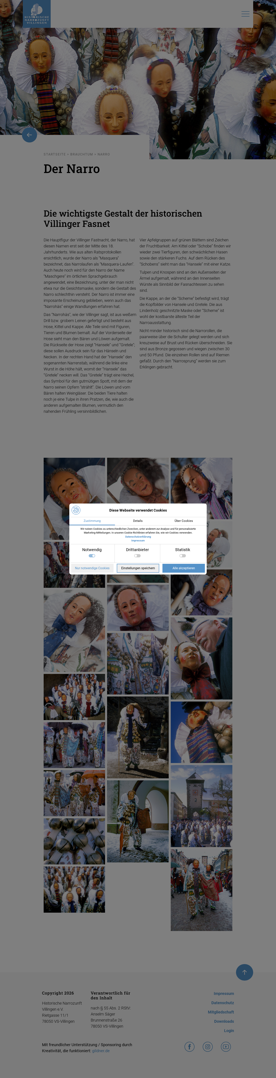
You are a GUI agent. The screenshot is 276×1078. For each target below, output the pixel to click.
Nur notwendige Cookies (92, 568)
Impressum (138, 540)
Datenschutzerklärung (138, 536)
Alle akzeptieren (184, 568)
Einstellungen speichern (138, 568)
